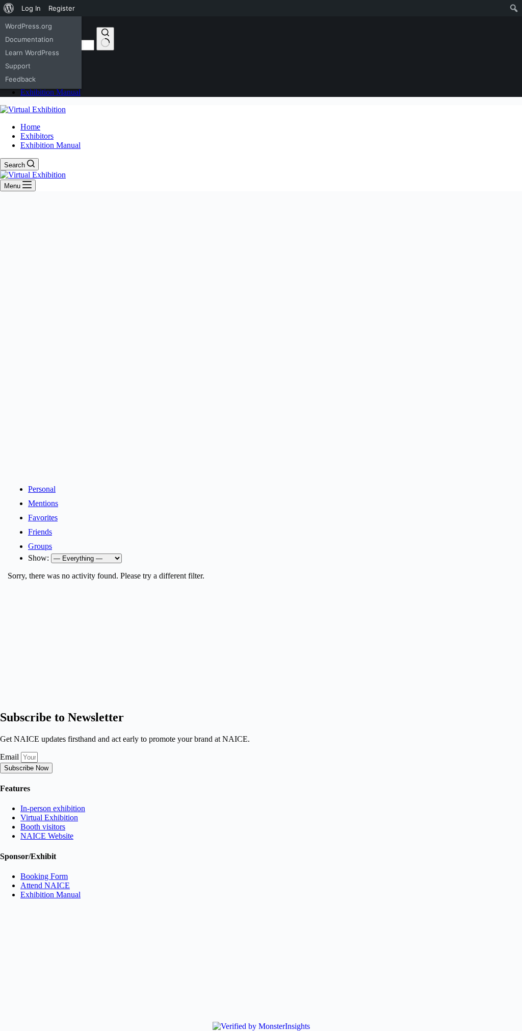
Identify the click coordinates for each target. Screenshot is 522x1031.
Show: (38, 558)
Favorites (43, 517)
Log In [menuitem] (31, 8)
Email (10, 756)
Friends (40, 531)
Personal (42, 489)
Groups (40, 546)
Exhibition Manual (50, 145)
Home (30, 126)
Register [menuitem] (61, 8)
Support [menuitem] (18, 66)
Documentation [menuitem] (29, 39)
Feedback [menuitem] (20, 79)
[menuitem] (9, 8)
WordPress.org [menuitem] (28, 26)
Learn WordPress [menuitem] (32, 52)
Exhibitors (37, 136)
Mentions (43, 503)
